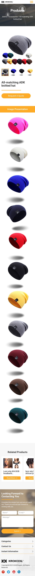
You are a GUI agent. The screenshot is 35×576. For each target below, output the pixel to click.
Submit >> (17, 531)
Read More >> (12, 478)
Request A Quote (16, 96)
